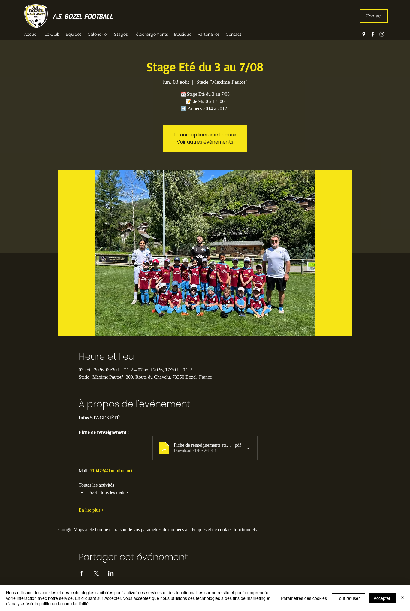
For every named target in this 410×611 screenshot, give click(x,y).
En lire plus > (91, 510)
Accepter (382, 598)
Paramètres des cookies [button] (304, 598)
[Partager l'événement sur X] (96, 573)
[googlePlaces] (364, 34)
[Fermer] (402, 598)
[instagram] (382, 34)
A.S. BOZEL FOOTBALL (83, 16)
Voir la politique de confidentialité (57, 603)
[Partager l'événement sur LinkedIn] (111, 573)
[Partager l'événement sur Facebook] (81, 573)
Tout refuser (348, 598)
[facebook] (373, 34)
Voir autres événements (205, 141)
